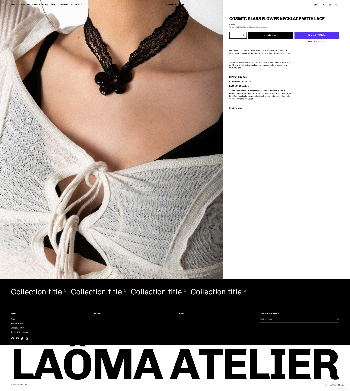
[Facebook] (12, 338)
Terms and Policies (332, 385)
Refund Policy (17, 323)
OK (337, 319)
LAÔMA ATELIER (23, 385)
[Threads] (27, 338)
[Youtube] (17, 338)
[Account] (330, 5)
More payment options (316, 41)
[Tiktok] (22, 338)
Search (14, 319)
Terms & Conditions (19, 332)
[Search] (324, 5)
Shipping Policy (17, 328)
